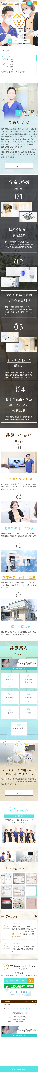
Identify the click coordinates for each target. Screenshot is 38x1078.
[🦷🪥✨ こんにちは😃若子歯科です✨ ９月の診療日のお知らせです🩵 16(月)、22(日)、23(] (6, 891)
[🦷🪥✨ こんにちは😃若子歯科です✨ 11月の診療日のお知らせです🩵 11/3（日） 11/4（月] (19, 878)
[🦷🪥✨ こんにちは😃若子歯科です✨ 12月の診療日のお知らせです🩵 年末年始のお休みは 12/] (6, 878)
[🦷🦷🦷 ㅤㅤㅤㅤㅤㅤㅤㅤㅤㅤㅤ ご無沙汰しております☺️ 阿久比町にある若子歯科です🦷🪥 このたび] (19, 903)
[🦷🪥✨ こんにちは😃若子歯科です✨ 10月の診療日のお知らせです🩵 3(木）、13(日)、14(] (31, 878)
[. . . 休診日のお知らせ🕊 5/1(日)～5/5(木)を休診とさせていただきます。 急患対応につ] (31, 903)
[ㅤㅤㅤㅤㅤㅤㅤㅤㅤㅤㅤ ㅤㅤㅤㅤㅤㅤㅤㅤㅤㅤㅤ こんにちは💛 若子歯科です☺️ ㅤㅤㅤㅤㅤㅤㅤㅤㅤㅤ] (6, 903)
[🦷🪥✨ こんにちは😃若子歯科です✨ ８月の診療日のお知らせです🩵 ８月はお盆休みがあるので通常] (19, 891)
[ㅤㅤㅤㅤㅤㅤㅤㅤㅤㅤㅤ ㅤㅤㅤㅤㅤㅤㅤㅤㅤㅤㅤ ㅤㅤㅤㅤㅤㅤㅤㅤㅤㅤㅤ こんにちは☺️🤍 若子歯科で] (31, 891)
